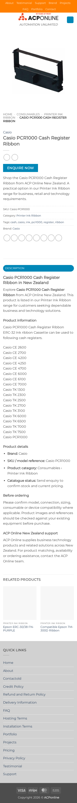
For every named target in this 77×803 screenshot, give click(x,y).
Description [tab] (15, 268)
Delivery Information (20, 702)
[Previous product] (14, 157)
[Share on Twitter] (21, 237)
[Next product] (6, 157)
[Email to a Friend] (29, 237)
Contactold (12, 679)
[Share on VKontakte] (43, 237)
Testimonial (24, 3)
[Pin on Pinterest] (36, 237)
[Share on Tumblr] (58, 237)
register (49, 222)
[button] (5, 20)
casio (21, 222)
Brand (53, 3)
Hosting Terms (15, 718)
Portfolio (37, 9)
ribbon (59, 222)
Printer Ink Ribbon (28, 215)
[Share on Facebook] (14, 237)
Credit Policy (13, 687)
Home (7, 114)
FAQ (25, 9)
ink (28, 222)
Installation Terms (17, 726)
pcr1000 (36, 222)
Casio (7, 132)
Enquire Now (20, 168)
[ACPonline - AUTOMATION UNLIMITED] (38, 17)
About (9, 3)
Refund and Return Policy (24, 694)
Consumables (28, 114)
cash (13, 222)
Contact (50, 9)
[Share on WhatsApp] (6, 237)
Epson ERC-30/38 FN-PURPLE (18, 628)
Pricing (9, 750)
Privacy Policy (14, 758)
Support (40, 3)
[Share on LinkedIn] (51, 237)
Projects (65, 3)
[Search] (70, 19)
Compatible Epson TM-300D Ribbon (56, 628)
